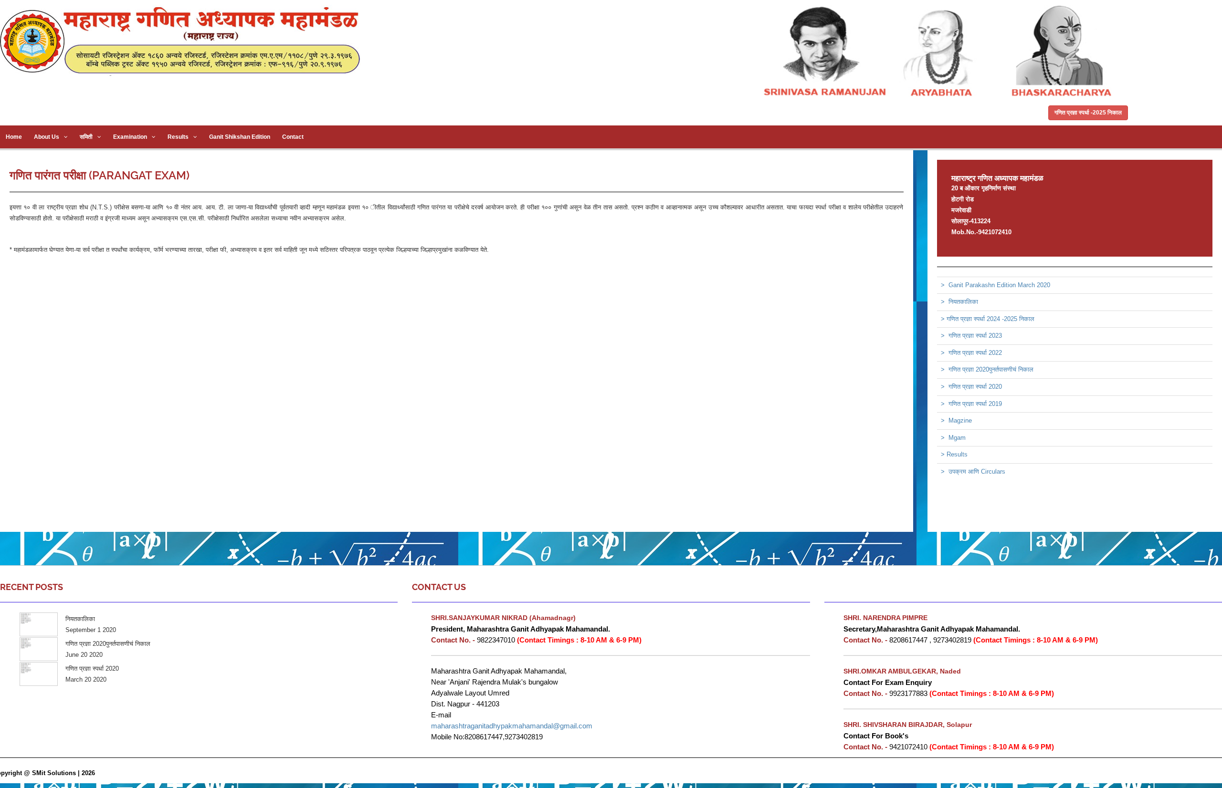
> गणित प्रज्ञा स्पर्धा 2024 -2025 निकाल (987, 318)
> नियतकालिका (959, 301)
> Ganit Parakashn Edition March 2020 (995, 285)
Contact (293, 137)
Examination (130, 137)
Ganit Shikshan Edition (239, 137)
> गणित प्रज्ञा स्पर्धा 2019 (971, 403)
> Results (954, 454)
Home (14, 137)
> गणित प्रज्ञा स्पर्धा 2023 (971, 335)
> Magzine (956, 420)
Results (178, 137)
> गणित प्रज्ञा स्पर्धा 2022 (971, 352)
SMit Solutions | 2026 (63, 773)
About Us (46, 137)
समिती (86, 137)
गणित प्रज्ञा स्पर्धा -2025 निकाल (1088, 112)
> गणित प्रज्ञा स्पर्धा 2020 (971, 386)
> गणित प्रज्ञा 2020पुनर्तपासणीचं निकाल (987, 369)
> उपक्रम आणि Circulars (973, 471)
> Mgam (953, 437)
